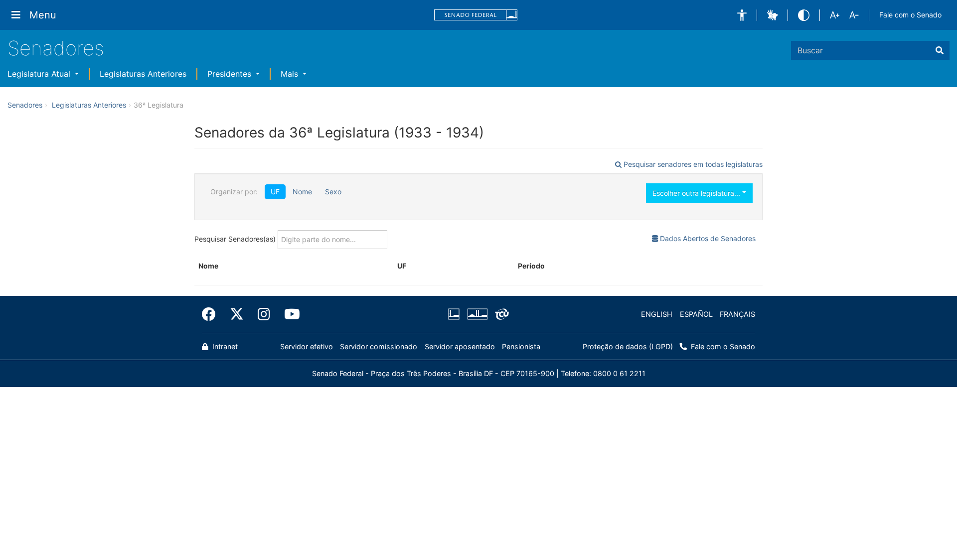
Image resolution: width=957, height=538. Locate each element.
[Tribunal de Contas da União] (500, 314)
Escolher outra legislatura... (697, 193)
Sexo (333, 191)
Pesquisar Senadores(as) (236, 238)
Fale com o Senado (910, 14)
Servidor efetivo (306, 346)
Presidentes (230, 74)
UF (275, 191)
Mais (291, 74)
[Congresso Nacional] (477, 314)
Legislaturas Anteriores (143, 74)
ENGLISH (656, 314)
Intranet (224, 346)
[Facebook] (212, 314)
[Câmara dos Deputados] (455, 314)
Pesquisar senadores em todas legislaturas (692, 164)
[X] (237, 314)
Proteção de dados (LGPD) (628, 346)
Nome (302, 191)
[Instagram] (264, 314)
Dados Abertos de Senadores (707, 238)
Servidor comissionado (378, 346)
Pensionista (521, 346)
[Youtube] (288, 314)
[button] (742, 15)
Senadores (55, 48)
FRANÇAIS (737, 314)
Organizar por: (234, 191)
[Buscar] (940, 50)
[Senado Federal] (476, 15)
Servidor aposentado (460, 346)
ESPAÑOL (696, 314)
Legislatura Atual (40, 74)
